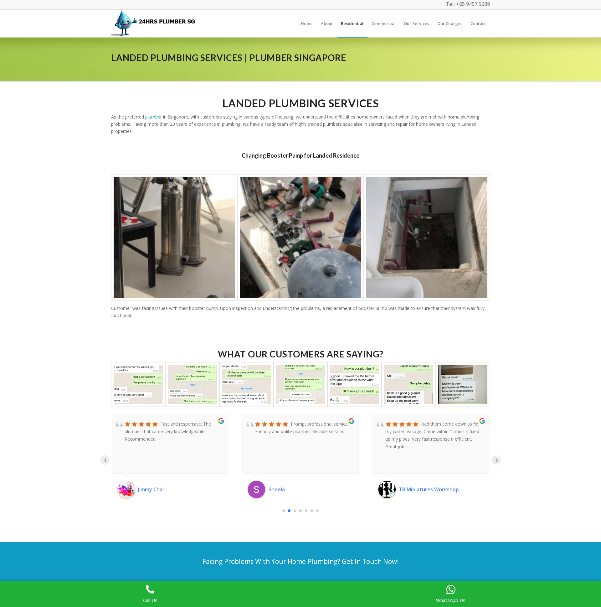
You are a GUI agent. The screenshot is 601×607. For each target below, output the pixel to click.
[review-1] (301, 384)
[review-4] (138, 384)
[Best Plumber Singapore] (154, 23)
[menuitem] (307, 23)
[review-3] (192, 384)
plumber (153, 117)
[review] (409, 384)
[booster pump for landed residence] (174, 237)
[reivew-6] (354, 384)
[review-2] (246, 384)
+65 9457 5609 (473, 4)
